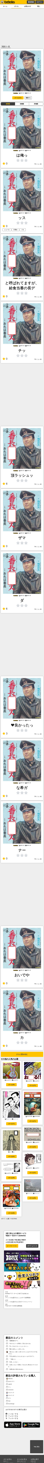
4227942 (14, 1218)
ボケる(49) (11, 1178)
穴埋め (15, 229)
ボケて (3, 1218)
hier (9, 1401)
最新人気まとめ (21, 1461)
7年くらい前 (38, 164)
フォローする (12, 1416)
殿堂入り (5, 1461)
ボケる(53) (32, 1147)
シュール (7, 229)
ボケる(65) (11, 1156)
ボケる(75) (32, 1085)
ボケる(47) (32, 1172)
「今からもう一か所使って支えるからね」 (20, 1343)
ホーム (5, 6)
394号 (10, 1384)
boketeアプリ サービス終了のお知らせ (17, 1292)
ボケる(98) (11, 1084)
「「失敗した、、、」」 (15, 1359)
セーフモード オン (12, 1246)
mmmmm (10, 1389)
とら (9, 1398)
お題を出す (27, 6)
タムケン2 (11, 1392)
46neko (10, 1378)
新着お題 (33, 1461)
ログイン (39, 2)
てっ (9, 1387)
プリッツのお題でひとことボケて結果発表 (17, 1296)
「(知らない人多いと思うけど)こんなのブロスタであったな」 (22, 1352)
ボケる (16, 6)
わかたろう (11, 1381)
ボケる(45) (32, 1198)
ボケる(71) (11, 1123)
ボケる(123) (17, 98)
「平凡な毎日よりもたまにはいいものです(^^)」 (21, 1356)
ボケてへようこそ (32, 1246)
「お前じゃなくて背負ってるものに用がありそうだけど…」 (23, 1365)
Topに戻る (36, 1446)
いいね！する (12, 1414)
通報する (28, 97)
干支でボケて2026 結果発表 (13, 1305)
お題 (8, 1218)
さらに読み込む (22, 1054)
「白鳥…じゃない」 (13, 1362)
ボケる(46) (11, 1213)
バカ (22, 229)
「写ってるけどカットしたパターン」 (18, 1346)
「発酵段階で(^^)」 (13, 1340)
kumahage (11, 1403)
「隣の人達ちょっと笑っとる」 (16, 1349)
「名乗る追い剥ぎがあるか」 (16, 1369)
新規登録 (31, 2)
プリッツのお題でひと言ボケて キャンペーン (18, 1301)
